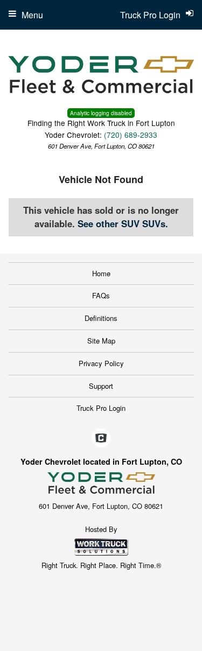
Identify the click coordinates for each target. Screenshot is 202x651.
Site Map (101, 340)
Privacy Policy (101, 363)
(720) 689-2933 (130, 134)
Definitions (101, 318)
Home (101, 273)
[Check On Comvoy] (101, 438)
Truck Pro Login (101, 408)
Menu (32, 15)
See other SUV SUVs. (123, 223)
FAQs (101, 295)
